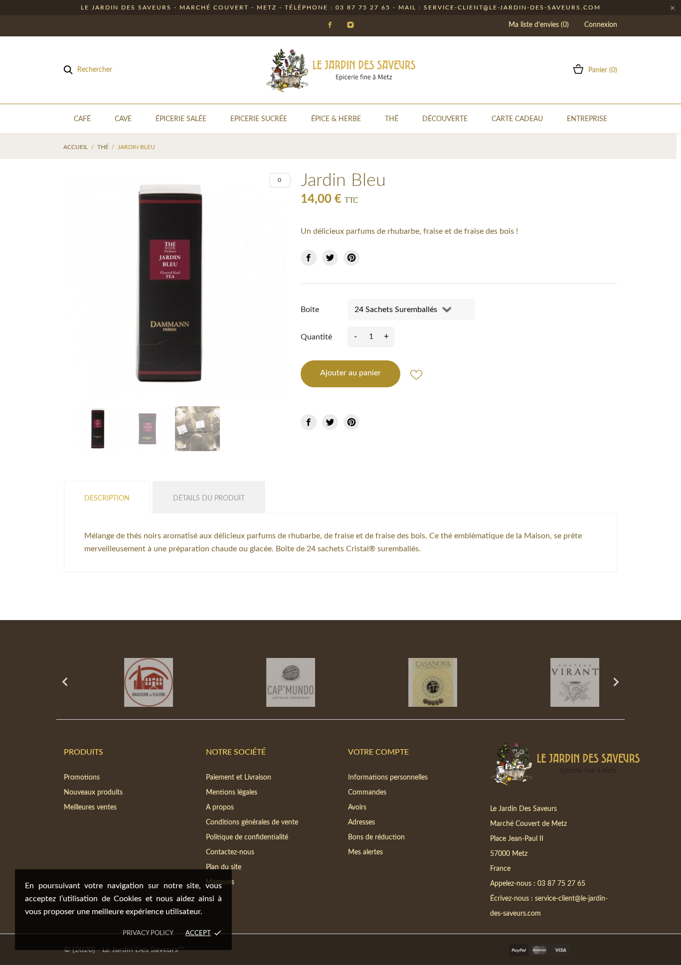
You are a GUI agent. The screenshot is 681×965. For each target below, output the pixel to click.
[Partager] (309, 258)
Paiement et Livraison (238, 777)
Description (107, 498)
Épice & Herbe (336, 119)
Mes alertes (365, 852)
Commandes (367, 792)
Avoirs (357, 807)
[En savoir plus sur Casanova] (411, 682)
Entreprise (587, 119)
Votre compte (378, 752)
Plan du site (223, 867)
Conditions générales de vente (252, 822)
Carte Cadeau (517, 119)
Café (82, 119)
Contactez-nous (230, 852)
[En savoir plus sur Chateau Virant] (554, 682)
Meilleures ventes (90, 807)
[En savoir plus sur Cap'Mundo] (269, 682)
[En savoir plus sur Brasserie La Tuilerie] (127, 682)
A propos (220, 807)
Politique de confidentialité (247, 837)
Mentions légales (231, 792)
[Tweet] (330, 258)
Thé (391, 119)
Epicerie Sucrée (258, 119)
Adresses (361, 822)
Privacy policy (148, 933)
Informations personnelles (388, 777)
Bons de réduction (376, 837)
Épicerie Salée (181, 119)
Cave (123, 119)
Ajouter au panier (350, 373)
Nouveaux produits (93, 792)
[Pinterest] (351, 258)
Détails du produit (209, 498)
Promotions (82, 777)
